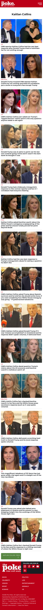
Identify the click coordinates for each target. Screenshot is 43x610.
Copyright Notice (16, 603)
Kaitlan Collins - (11, 556)
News (4, 577)
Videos (5, 583)
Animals (25, 586)
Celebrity (6, 580)
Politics (25, 577)
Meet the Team (23, 605)
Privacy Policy (23, 601)
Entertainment (28, 583)
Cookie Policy (12, 601)
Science (5, 589)
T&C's (4, 601)
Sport (4, 586)
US (23, 589)
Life (23, 580)
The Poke (13, 3)
